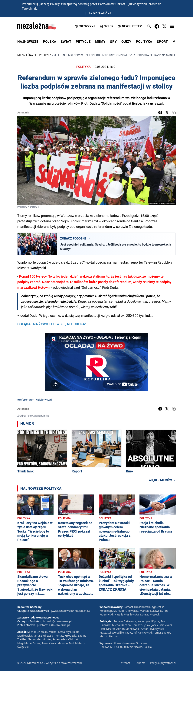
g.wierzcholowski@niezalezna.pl (71, 610)
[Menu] (172, 26)
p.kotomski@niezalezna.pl (53, 625)
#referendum (25, 399)
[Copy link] (174, 112)
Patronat (124, 663)
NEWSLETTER (132, 26)
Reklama (140, 663)
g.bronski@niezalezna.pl (56, 621)
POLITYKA (144, 42)
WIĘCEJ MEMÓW (160, 480)
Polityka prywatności (163, 663)
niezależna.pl (27, 55)
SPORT (162, 42)
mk (27, 112)
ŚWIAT (66, 42)
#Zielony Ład (44, 399)
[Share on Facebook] (160, 112)
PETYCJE (83, 42)
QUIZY (126, 42)
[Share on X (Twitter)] (167, 112)
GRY (113, 42)
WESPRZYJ (87, 26)
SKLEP (108, 26)
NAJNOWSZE (27, 42)
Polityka (45, 55)
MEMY (100, 42)
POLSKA (49, 42)
